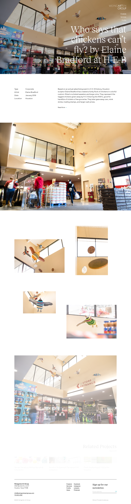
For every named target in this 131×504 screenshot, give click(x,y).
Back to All (113, 451)
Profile (124, 20)
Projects (123, 14)
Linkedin (76, 488)
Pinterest (77, 490)
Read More (61, 107)
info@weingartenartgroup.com (24, 493)
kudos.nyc (105, 500)
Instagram (77, 486)
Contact (123, 27)
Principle (99, 500)
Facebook (77, 484)
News (124, 24)
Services (123, 17)
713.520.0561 (18, 495)
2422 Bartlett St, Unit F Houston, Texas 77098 (21, 486)
